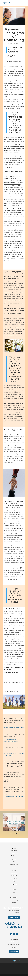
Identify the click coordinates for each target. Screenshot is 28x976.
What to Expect (14, 850)
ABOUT (14, 859)
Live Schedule (14, 875)
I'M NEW (14, 848)
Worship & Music (14, 897)
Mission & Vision (14, 864)
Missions (14, 894)
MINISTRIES (14, 884)
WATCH (14, 870)
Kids (14, 892)
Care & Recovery (14, 900)
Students (14, 889)
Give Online (14, 951)
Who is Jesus (14, 855)
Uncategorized (17, 43)
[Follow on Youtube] (11, 934)
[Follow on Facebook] (14, 934)
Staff (14, 861)
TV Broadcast (14, 878)
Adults (14, 887)
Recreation (14, 902)
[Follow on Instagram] (17, 934)
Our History (14, 867)
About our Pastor (14, 853)
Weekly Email (14, 917)
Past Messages (14, 873)
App (14, 881)
